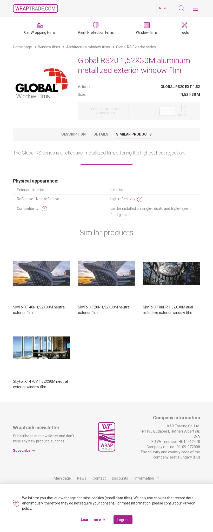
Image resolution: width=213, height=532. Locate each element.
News (81, 478)
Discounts (120, 478)
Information (144, 478)
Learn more (91, 519)
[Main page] (35, 8)
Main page (62, 478)
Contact (99, 478)
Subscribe (21, 450)
